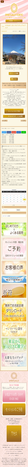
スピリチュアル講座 (15, 447)
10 (3, 197)
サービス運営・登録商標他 (9, 453)
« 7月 (13, 205)
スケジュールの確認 (14, 73)
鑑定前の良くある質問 (19, 453)
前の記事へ (4, 120)
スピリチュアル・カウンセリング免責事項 (13, 451)
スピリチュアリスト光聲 (14, 89)
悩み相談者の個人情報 (18, 449)
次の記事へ (23, 120)
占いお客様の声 (22, 447)
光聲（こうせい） (22, 31)
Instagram (14, 132)
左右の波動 (11, 136)
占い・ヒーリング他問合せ (14, 455)
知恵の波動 (11, 141)
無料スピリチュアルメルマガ (19, 445)
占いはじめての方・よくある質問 (15, 116)
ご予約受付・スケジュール (14, 20)
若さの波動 (11, 142)
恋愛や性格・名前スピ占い (9, 445)
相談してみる (14, 78)
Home (3, 128)
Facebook (9, 132)
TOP (3, 445)
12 (10, 197)
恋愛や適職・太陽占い (7, 447)
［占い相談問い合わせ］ (14, 423)
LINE (24, 132)
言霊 (20, 92)
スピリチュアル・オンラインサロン (16, 93)
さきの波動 (11, 137)
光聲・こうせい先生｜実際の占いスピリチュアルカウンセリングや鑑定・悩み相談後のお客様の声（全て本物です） (14, 160)
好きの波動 (11, 139)
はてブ (18, 132)
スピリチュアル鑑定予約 (9, 449)
